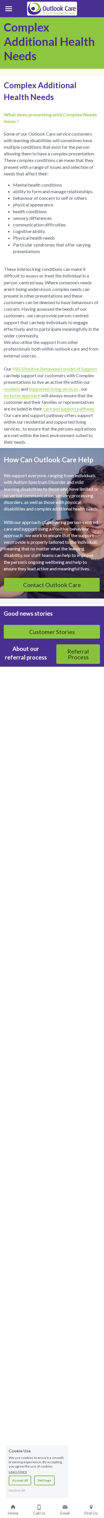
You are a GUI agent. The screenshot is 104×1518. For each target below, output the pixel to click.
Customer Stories (52, 631)
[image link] (52, 8)
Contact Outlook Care (52, 584)
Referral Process (78, 654)
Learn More (18, 1472)
